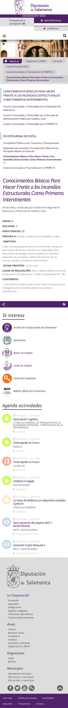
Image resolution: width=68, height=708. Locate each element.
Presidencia (14, 636)
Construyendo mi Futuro (26, 443)
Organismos (16, 653)
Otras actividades (24, 507)
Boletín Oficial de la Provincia (29, 391)
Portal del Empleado (24, 378)
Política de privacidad (27, 698)
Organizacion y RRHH (36, 61)
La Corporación (18, 595)
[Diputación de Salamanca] (34, 7)
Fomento (12, 639)
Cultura (12, 629)
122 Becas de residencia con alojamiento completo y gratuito (39, 502)
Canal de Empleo (22, 365)
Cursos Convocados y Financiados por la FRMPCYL (30, 72)
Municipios (15, 669)
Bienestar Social (16, 633)
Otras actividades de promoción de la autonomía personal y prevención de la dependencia (38, 425)
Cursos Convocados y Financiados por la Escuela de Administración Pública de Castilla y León (30, 116)
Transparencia (24, 703)
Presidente (13, 600)
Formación (57, 61)
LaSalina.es (52, 28)
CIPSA (11, 658)
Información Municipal (19, 673)
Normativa (19, 340)
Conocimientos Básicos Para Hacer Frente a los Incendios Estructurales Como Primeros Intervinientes (35, 79)
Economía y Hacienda (19, 643)
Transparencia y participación (17, 22)
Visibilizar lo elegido (23, 481)
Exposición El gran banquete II (29, 545)
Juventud (19, 466)
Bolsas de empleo (22, 353)
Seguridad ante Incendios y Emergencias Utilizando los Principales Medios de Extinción (30, 149)
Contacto (40, 703)
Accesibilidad (48, 698)
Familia (17, 446)
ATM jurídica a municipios (21, 680)
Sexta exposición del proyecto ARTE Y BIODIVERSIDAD (32, 524)
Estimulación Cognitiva (25, 419)
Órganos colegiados (18, 611)
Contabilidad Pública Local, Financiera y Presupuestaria (31, 143)
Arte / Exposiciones (25, 530)
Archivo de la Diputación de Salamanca (35, 327)
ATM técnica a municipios (21, 677)
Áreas (11, 624)
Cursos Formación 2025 (17, 66)
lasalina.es (14, 61)
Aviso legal (7, 698)
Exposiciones (21, 485)
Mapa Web (7, 703)
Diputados (13, 604)
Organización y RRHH (19, 646)
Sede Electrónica (52, 20)
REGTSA (11, 662)
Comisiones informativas (20, 614)
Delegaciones (14, 607)
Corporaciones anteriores (21, 617)
